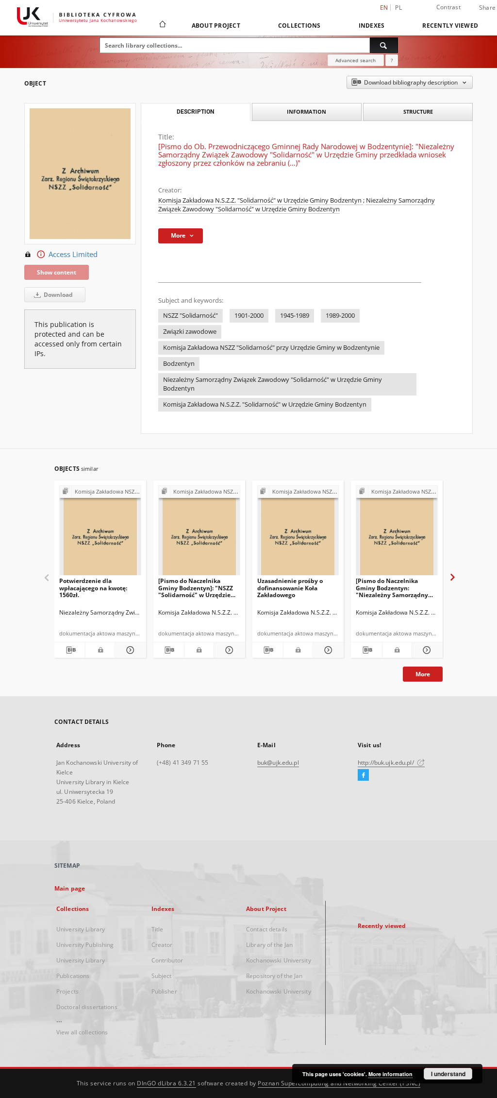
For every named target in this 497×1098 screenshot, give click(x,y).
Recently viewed (450, 25)
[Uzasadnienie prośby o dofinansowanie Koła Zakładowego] (298, 533)
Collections (299, 25)
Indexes (372, 25)
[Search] (384, 45)
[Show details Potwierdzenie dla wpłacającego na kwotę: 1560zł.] (129, 650)
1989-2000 (340, 315)
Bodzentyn (179, 364)
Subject (161, 976)
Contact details (266, 929)
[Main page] (162, 25)
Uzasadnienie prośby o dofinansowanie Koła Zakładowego (290, 588)
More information (390, 1074)
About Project (216, 25)
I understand (448, 1073)
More (422, 674)
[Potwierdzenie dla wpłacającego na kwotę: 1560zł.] (100, 533)
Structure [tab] (418, 111)
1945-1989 (294, 315)
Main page (69, 888)
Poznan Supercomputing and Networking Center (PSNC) (339, 1083)
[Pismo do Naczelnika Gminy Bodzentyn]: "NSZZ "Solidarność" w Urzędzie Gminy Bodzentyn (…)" (195, 588)
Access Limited (73, 254)
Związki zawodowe (189, 331)
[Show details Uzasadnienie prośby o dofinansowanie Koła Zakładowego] (327, 650)
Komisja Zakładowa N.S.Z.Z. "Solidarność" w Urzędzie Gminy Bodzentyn (260, 200)
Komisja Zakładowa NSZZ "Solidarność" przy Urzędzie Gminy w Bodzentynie (271, 347)
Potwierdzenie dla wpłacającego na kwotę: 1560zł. (93, 588)
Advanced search (355, 60)
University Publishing (85, 945)
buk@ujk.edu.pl (278, 762)
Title (157, 929)
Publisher (164, 991)
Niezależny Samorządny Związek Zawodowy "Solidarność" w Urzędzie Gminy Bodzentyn (296, 204)
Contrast (448, 7)
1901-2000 (249, 315)
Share (487, 8)
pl (398, 7)
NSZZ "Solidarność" (190, 315)
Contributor (167, 960)
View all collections (82, 1032)
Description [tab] (195, 111)
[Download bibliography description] (69, 650)
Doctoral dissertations (86, 1007)
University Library (80, 929)
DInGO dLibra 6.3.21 (166, 1083)
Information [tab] (306, 111)
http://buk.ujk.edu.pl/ (386, 762)
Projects (67, 991)
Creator (162, 945)
